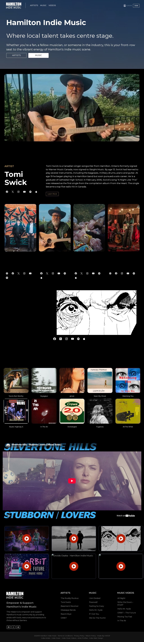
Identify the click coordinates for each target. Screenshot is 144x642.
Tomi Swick (66, 602)
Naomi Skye (66, 614)
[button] (27, 538)
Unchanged (72, 427)
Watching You (127, 396)
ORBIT (64, 618)
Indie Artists (45, 638)
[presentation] (16, 380)
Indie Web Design (96, 638)
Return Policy (91, 636)
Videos (52, 5)
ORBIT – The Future (126, 613)
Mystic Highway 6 (16, 427)
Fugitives (100, 427)
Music (43, 5)
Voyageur (44, 396)
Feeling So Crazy (96, 606)
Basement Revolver (70, 606)
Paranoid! (93, 602)
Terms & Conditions (65, 636)
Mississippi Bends (68, 610)
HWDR (107, 636)
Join (136, 6)
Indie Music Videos (69, 638)
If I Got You (94, 614)
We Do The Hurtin (97, 618)
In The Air (44, 427)
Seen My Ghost (100, 396)
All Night (121, 598)
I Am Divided (94, 598)
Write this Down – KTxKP (125, 603)
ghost (72, 396)
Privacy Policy (79, 636)
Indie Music (56, 638)
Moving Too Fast (124, 617)
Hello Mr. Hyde (95, 610)
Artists (34, 5)
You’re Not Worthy (16, 396)
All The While (128, 427)
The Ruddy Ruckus (69, 598)
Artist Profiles (83, 638)
